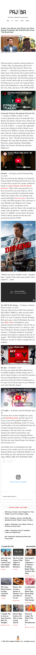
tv (12, 20)
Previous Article (14, 507)
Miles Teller (9, 322)
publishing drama (11, 418)
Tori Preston (6, 35)
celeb (22, 20)
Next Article (23, 507)
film (8, 20)
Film (12, 35)
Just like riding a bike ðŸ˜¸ (10, 496)
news (16, 20)
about (27, 20)
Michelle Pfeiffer (16, 499)
